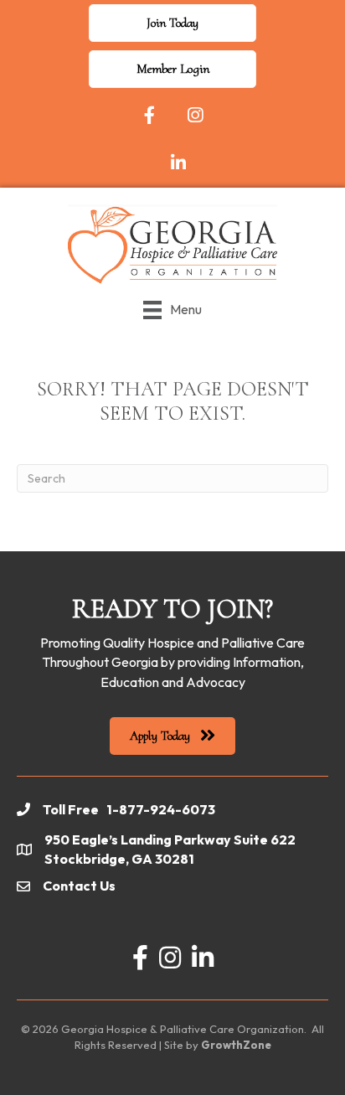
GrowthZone (236, 1044)
